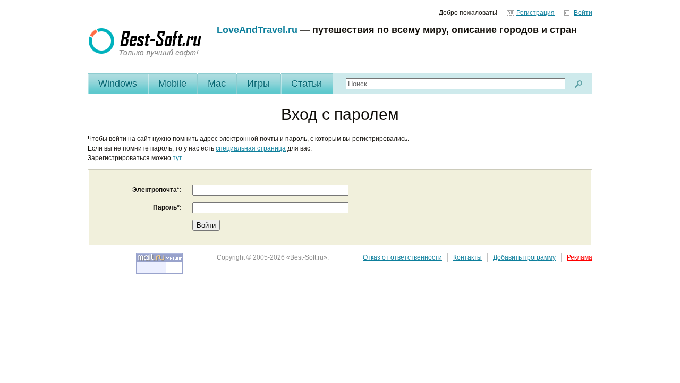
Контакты (467, 257)
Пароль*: (167, 207)
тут (177, 158)
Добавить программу (524, 257)
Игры (258, 83)
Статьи (306, 83)
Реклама (579, 257)
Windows (117, 83)
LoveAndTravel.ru (257, 29)
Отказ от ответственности (402, 257)
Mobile (172, 83)
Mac (217, 83)
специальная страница (251, 148)
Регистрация (535, 12)
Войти (583, 12)
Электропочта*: (157, 190)
